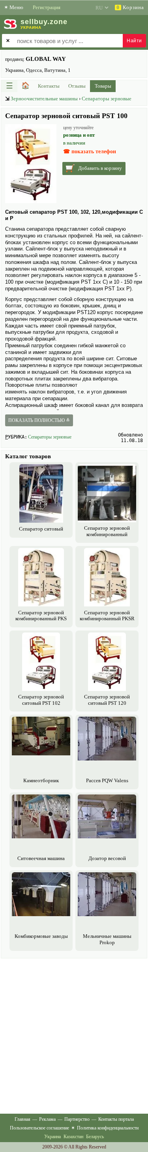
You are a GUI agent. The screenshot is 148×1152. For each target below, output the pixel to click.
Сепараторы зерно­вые (49, 437)
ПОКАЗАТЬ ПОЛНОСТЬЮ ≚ (39, 420)
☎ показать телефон (89, 151)
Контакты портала (116, 1119)
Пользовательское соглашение (39, 1128)
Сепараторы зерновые (106, 99)
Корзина (130, 7)
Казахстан (73, 1136)
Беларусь (95, 1136)
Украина (52, 1136)
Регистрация (46, 7)
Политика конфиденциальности (108, 1128)
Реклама (47, 1119)
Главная (22, 1119)
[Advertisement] (74, 1034)
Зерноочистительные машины (44, 99)
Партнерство (77, 1119)
